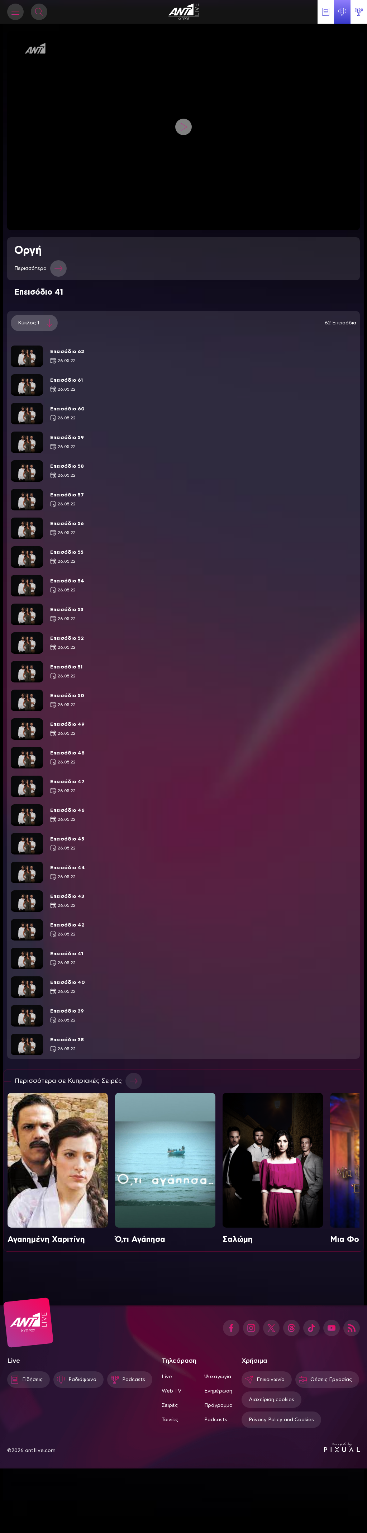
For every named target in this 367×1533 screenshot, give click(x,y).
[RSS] (351, 1328)
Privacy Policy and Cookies (281, 1419)
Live (167, 1376)
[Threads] (291, 1328)
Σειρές (170, 1405)
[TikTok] (311, 1328)
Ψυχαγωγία (217, 1376)
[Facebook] (231, 1328)
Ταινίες (170, 1419)
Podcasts (215, 1419)
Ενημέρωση (218, 1391)
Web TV (171, 1391)
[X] (271, 1328)
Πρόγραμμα (218, 1405)
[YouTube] (331, 1328)
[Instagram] (251, 1328)
